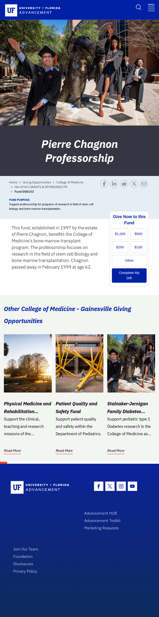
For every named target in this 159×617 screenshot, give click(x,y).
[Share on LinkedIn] (115, 189)
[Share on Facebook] (105, 189)
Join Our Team (25, 549)
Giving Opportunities (37, 182)
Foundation (23, 556)
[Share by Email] (145, 189)
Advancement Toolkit (102, 520)
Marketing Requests (101, 527)
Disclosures (23, 563)
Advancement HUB (100, 513)
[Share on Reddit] (125, 189)
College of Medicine (70, 182)
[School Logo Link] (43, 488)
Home (13, 182)
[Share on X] (135, 189)
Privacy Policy (25, 571)
